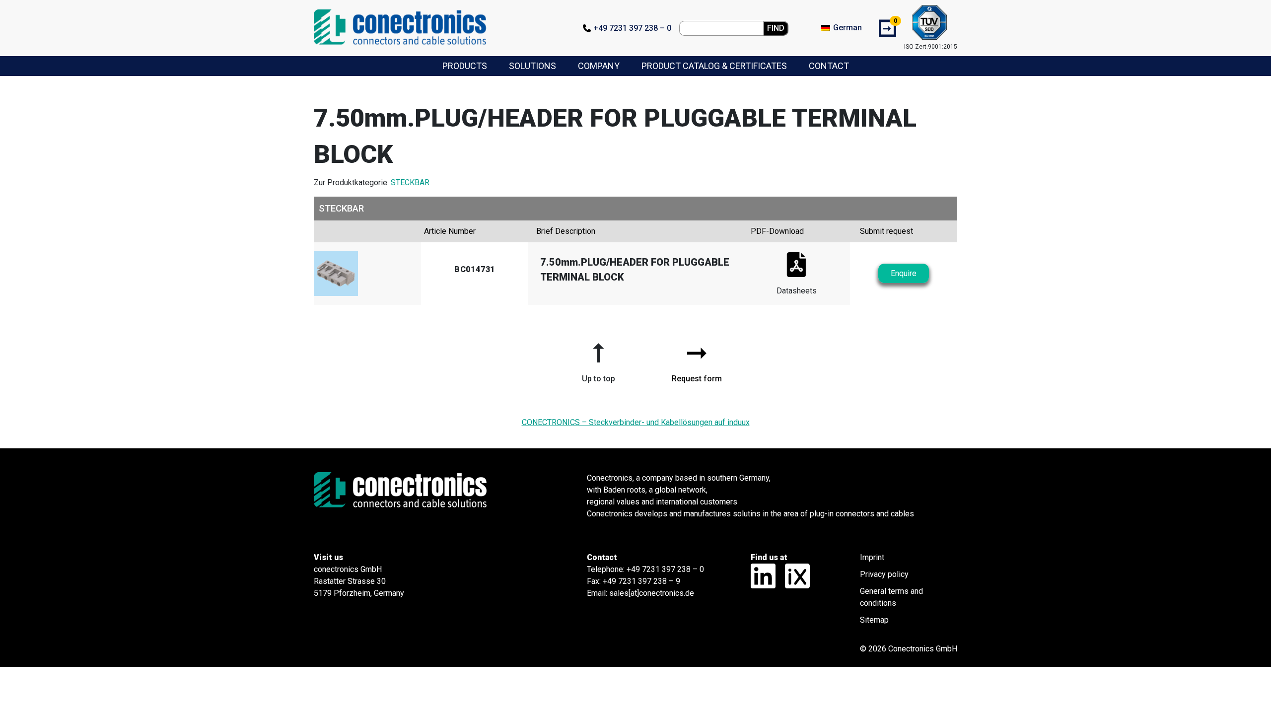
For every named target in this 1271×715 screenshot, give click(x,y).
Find (775, 28)
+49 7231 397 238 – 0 (632, 28)
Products (464, 66)
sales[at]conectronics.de (651, 593)
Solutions (532, 66)
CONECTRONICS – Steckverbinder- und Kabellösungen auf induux (636, 422)
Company (599, 66)
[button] (598, 359)
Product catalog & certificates (714, 66)
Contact (829, 66)
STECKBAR (410, 182)
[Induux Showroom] (793, 575)
